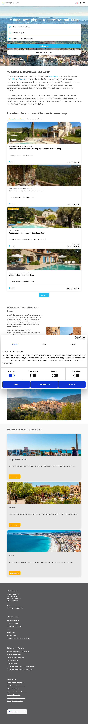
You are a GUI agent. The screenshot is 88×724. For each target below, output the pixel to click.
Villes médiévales (12, 689)
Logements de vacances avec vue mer (19, 669)
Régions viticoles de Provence (17, 692)
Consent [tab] (15, 344)
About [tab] (73, 344)
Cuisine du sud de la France (16, 698)
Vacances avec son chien (15, 657)
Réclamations (11, 635)
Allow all (72, 384)
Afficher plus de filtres (44, 52)
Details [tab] (44, 344)
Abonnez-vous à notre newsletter (18, 638)
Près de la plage (12, 663)
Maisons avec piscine (14, 654)
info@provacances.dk (14, 598)
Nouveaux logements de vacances (18, 651)
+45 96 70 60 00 (12, 601)
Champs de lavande (13, 695)
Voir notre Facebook (15, 606)
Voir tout (44, 295)
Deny (16, 384)
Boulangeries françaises (15, 701)
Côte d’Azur (53, 76)
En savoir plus (14, 477)
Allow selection (44, 384)
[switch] (33, 375)
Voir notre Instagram (16, 608)
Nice (14, 79)
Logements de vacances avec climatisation (21, 666)
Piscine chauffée (12, 660)
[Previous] (10, 405)
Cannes (21, 79)
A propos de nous (13, 620)
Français (15, 712)
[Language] (76, 3)
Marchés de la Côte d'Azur (15, 686)
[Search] (80, 3)
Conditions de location (14, 626)
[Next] (78, 405)
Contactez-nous (12, 623)
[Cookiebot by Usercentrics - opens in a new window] (76, 338)
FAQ (8, 629)
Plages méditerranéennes (15, 683)
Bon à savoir (11, 632)
